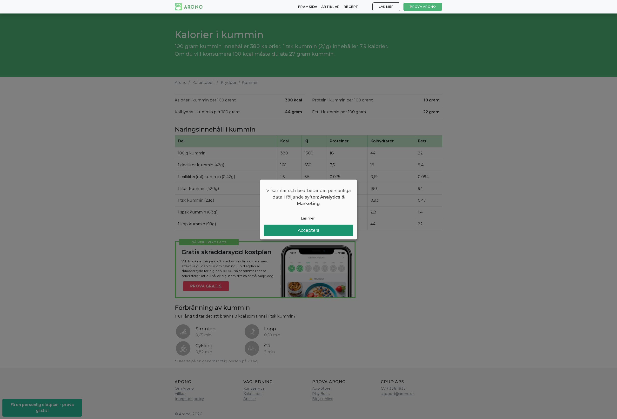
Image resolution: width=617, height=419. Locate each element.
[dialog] (308, 209)
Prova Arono (423, 6)
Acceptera (309, 230)
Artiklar (330, 7)
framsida (307, 7)
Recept (351, 7)
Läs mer (386, 6)
